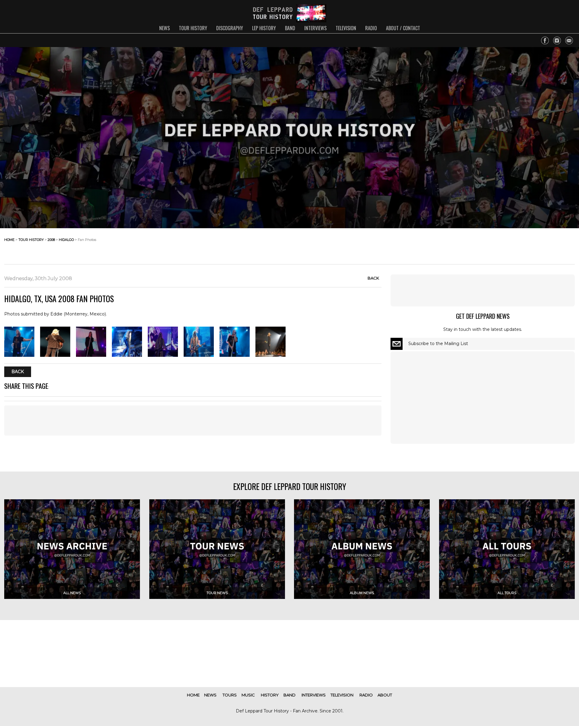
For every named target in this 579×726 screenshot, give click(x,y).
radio (371, 28)
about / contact (403, 28)
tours (230, 694)
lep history (264, 28)
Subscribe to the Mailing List (438, 343)
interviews (315, 28)
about (385, 694)
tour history (193, 28)
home (9, 240)
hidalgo (66, 240)
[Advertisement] (526, 244)
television (346, 28)
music (248, 694)
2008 (51, 240)
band (290, 28)
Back (373, 278)
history (270, 694)
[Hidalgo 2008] (19, 355)
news (164, 28)
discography (229, 28)
